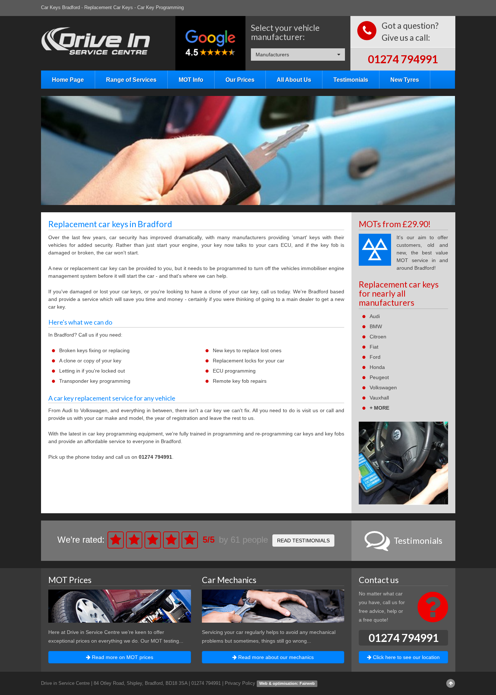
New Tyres (404, 79)
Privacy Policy (240, 683)
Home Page (68, 79)
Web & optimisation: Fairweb (287, 683)
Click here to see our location (405, 657)
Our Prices (240, 79)
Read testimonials (303, 540)
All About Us (294, 79)
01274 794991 (403, 58)
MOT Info (191, 79)
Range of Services (131, 79)
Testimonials (350, 79)
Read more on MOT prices (121, 657)
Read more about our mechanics (275, 657)
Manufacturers (272, 54)
